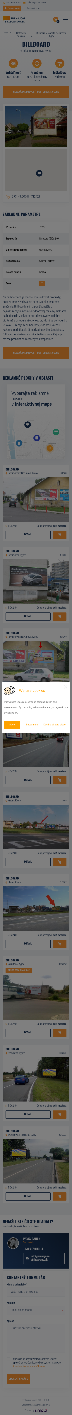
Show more (32, 724)
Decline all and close (54, 724)
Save (12, 724)
